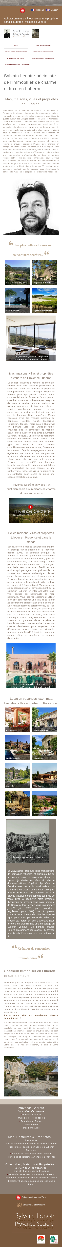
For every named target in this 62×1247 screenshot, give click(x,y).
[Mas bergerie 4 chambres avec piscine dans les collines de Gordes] (44, 719)
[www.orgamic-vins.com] (27, 841)
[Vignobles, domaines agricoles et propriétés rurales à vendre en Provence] (44, 300)
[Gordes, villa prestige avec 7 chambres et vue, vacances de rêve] (44, 775)
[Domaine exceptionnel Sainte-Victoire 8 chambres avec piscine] (44, 803)
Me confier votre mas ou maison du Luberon (31, 1174)
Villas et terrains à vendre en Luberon (32, 1153)
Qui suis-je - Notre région (31, 1118)
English (54, 10)
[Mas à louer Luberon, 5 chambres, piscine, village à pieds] (17, 803)
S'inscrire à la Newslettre (33, 1205)
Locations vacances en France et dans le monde (31, 1178)
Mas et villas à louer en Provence (31, 1171)
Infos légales (31, 1124)
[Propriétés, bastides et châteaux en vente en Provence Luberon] (44, 272)
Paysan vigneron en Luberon (28, 857)
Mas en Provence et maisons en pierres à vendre (31, 1143)
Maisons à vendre (31, 1114)
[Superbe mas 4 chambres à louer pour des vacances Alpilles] (17, 775)
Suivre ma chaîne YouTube (33, 1197)
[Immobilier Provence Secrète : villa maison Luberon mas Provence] (22, 10)
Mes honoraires (31, 1128)
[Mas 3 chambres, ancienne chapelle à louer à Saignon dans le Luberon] (44, 747)
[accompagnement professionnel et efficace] (31, 1076)
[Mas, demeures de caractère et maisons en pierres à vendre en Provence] (17, 272)
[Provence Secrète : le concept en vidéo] (31, 510)
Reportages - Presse (31, 1121)
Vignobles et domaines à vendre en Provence (32, 1157)
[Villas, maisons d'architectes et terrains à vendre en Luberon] (17, 300)
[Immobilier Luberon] (21, 32)
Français (39, 10)
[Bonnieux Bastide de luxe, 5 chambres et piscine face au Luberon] (17, 747)
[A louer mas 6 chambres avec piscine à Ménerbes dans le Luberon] (17, 719)
